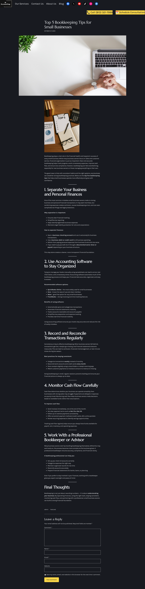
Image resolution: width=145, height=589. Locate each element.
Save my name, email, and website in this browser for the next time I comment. (73, 575)
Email (46, 557)
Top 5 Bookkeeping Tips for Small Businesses (67, 24)
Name (46, 549)
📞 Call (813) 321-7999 (100, 12)
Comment (48, 527)
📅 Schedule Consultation (130, 12)
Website (47, 566)
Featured (53, 509)
